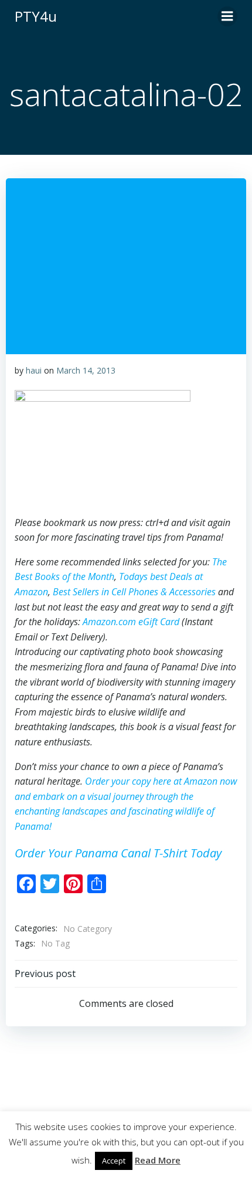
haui (34, 370)
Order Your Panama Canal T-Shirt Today (118, 853)
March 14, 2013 (85, 370)
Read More (158, 1160)
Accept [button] (113, 1160)
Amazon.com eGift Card (131, 621)
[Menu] (227, 16)
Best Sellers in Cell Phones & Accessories (134, 591)
